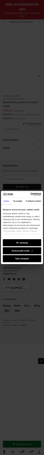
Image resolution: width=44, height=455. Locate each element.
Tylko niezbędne (22, 259)
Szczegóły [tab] (17, 201)
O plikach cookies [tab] (33, 201)
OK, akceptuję (22, 243)
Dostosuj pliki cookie (21, 251)
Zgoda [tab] (6, 201)
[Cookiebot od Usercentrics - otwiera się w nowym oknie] (31, 194)
